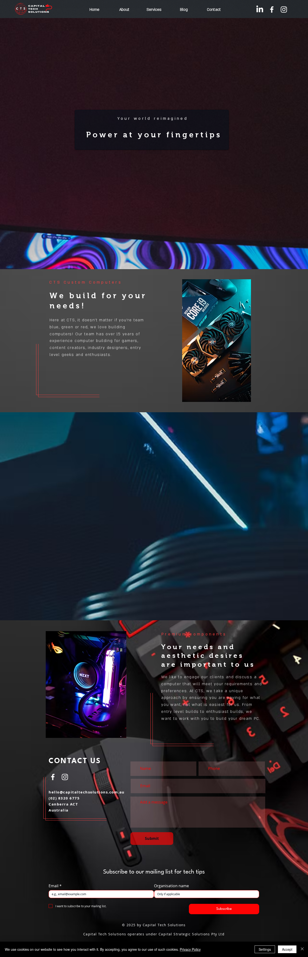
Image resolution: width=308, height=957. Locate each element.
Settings (265, 949)
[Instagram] (284, 9)
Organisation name (171, 885)
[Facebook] (272, 9)
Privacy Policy (190, 949)
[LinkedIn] (260, 9)
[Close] (302, 949)
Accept (287, 949)
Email (55, 885)
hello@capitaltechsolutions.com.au (87, 792)
